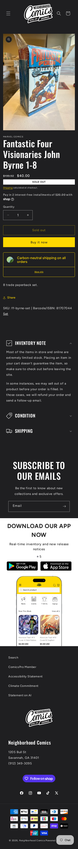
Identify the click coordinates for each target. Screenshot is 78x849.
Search (13, 657)
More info (39, 272)
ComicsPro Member (22, 667)
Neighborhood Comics (32, 840)
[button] (8, 13)
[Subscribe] (64, 506)
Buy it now (39, 242)
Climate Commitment (23, 686)
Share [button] (11, 297)
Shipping (8, 187)
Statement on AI (20, 695)
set (5, 314)
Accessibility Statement (25, 676)
